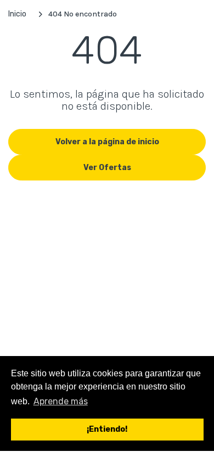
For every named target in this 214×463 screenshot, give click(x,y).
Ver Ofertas (107, 167)
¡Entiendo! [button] (107, 429)
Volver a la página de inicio (107, 141)
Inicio (17, 14)
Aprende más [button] (60, 401)
